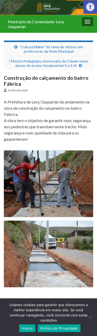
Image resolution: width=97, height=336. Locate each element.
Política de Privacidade (59, 328)
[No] (90, 317)
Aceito (27, 328)
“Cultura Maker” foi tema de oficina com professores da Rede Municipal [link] (51, 49)
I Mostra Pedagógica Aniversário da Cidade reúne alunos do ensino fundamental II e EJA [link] (48, 63)
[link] (90, 7)
